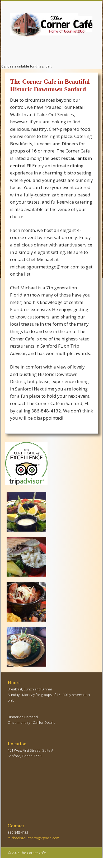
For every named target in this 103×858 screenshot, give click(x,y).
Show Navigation (82, 47)
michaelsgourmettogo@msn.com (33, 837)
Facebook (50, 53)
